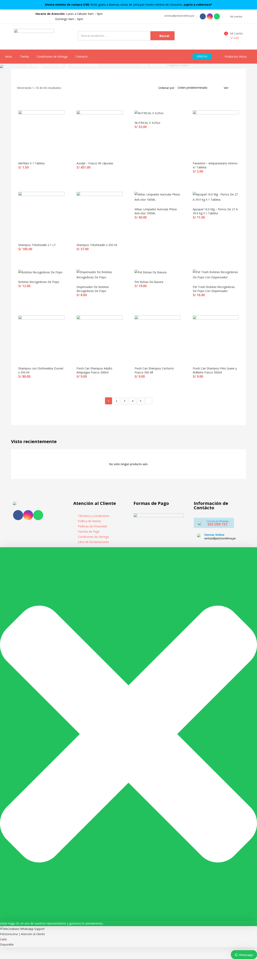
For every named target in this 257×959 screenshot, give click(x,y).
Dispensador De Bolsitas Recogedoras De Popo (92, 289)
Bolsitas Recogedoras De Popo (38, 282)
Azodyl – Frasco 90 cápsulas (94, 163)
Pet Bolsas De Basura (149, 282)
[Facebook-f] (18, 515)
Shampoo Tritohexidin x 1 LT (37, 245)
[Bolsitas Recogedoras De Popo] (40, 272)
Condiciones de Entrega (52, 56)
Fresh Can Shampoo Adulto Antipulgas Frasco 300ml (94, 370)
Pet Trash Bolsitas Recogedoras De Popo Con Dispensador (214, 289)
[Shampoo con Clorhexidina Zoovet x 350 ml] (41, 338)
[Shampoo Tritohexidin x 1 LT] (41, 215)
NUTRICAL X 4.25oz (147, 123)
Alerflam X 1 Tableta (31, 163)
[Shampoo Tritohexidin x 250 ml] (99, 215)
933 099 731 (217, 524)
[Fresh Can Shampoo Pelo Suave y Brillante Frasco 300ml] (216, 338)
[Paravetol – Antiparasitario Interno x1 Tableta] (216, 133)
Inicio (8, 56)
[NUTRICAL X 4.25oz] (149, 113)
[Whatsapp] (217, 16)
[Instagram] (210, 16)
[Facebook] (203, 16)
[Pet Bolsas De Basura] (150, 272)
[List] (238, 88)
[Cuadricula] (233, 88)
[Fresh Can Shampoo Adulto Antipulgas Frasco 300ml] (99, 338)
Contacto (81, 56)
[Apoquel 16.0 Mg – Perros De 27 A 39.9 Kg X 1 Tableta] (216, 197)
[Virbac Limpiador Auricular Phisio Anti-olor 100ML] (158, 197)
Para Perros (158, 65)
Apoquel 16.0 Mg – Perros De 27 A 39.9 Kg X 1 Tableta (215, 211)
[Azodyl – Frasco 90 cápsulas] (99, 133)
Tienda (24, 56)
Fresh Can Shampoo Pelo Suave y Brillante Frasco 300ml (215, 370)
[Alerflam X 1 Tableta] (41, 133)
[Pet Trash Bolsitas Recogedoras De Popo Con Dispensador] (216, 274)
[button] (178, 15)
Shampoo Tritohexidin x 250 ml (96, 245)
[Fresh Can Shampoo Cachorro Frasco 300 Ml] (158, 338)
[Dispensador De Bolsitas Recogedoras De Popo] (99, 274)
